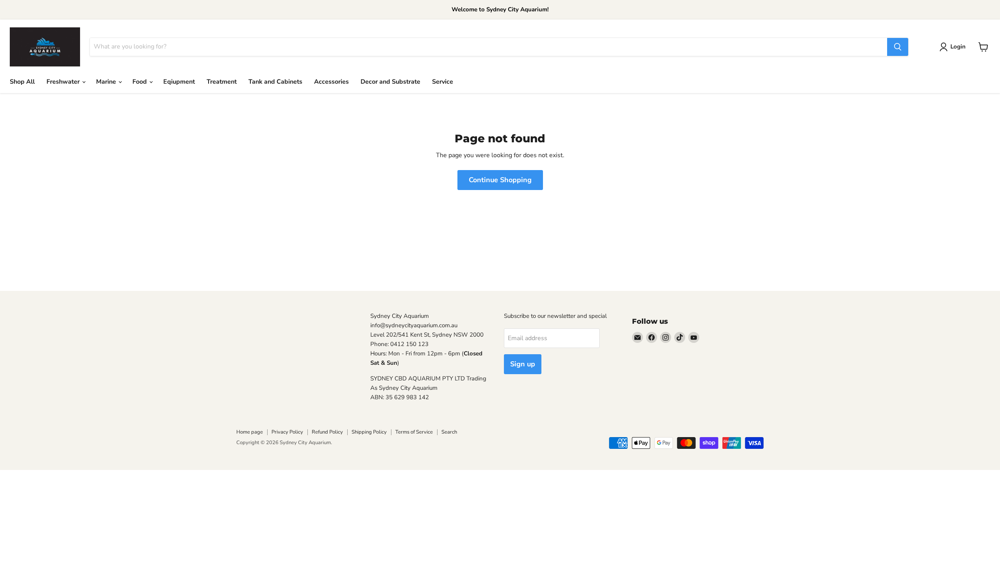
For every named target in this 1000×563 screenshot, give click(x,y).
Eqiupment (179, 81)
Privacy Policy (287, 432)
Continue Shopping (500, 180)
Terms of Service (414, 432)
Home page (249, 432)
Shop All (22, 81)
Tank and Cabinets (275, 81)
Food (140, 81)
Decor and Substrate (390, 81)
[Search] (897, 47)
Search (449, 432)
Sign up (522, 364)
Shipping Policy (369, 432)
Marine (107, 81)
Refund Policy (327, 432)
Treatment (222, 81)
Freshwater (63, 81)
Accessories (331, 81)
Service (442, 81)
